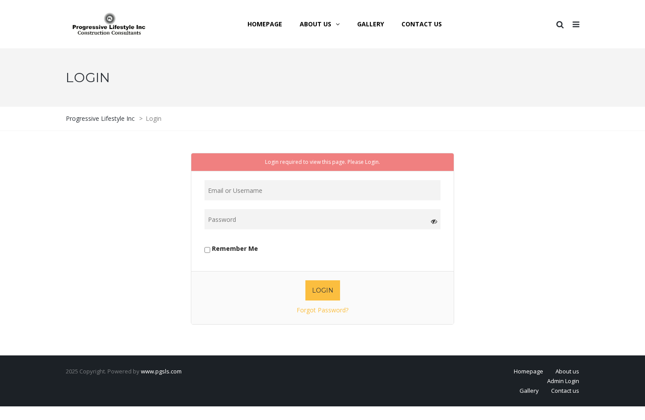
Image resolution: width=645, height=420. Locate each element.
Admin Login (563, 381)
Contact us (565, 391)
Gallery (529, 391)
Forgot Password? (322, 310)
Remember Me (234, 248)
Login (372, 162)
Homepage (528, 371)
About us (567, 371)
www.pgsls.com (161, 371)
